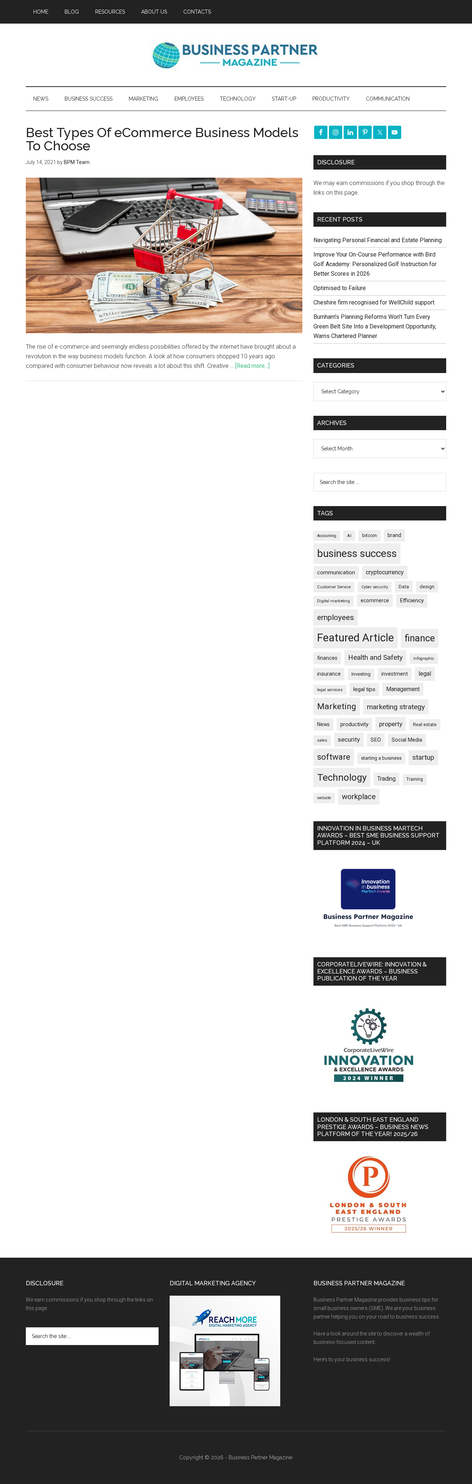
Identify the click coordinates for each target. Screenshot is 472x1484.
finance (420, 638)
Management (403, 689)
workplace (359, 796)
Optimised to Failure (339, 288)
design (427, 586)
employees (335, 617)
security (349, 739)
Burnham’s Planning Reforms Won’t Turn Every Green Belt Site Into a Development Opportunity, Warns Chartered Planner (374, 326)
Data (404, 586)
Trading (386, 779)
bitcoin (369, 535)
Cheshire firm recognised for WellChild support (373, 302)
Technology (342, 777)
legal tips (364, 689)
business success (357, 553)
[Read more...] (252, 365)
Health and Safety (375, 657)
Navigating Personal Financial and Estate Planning (378, 240)
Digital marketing (333, 601)
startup (423, 757)
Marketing (336, 706)
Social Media (407, 740)
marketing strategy (396, 707)
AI (349, 535)
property (390, 724)
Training (414, 779)
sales (322, 740)
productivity (354, 724)
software (333, 757)
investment (394, 674)
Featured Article (355, 637)
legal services (330, 689)
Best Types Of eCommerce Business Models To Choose (162, 139)
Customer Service (334, 587)
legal (425, 673)
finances (327, 658)
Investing (361, 674)
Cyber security (374, 587)
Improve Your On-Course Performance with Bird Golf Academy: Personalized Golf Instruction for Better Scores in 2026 (375, 264)
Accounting (326, 535)
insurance (329, 674)
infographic (423, 658)
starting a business (381, 758)
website (324, 797)
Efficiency (412, 600)
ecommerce (375, 600)
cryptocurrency (385, 572)
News (323, 724)
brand (394, 535)
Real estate (425, 724)
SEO (376, 739)
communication (336, 572)
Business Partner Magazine (236, 55)
